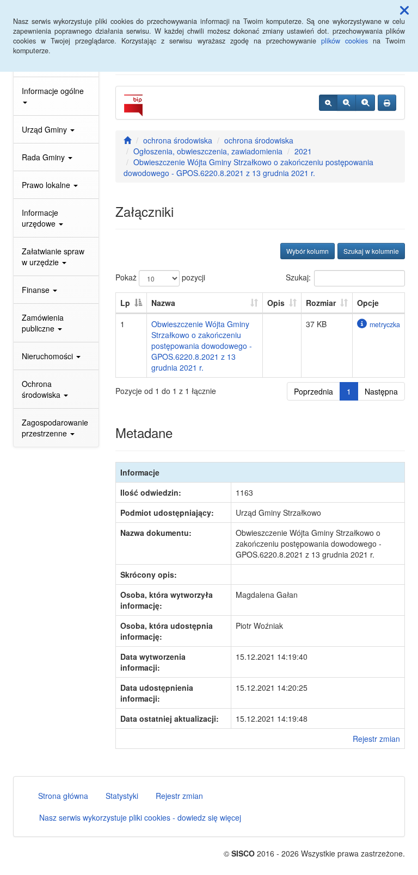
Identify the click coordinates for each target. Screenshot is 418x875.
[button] (404, 10)
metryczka (385, 324)
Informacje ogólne (53, 90)
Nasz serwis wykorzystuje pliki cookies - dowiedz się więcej (140, 817)
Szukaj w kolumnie (371, 250)
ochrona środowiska (177, 140)
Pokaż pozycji (160, 277)
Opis (276, 302)
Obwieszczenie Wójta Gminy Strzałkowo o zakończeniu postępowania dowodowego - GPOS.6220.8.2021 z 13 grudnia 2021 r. (248, 167)
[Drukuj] (387, 103)
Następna (381, 391)
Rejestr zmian (376, 738)
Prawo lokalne (47, 184)
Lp (125, 302)
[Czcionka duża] (365, 103)
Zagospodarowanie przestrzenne (55, 428)
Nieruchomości (48, 356)
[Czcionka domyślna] (328, 103)
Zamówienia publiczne (43, 323)
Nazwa (163, 302)
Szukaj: (298, 277)
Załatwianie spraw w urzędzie (53, 256)
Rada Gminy (44, 157)
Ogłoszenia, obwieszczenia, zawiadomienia (207, 151)
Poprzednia (313, 391)
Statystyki (122, 795)
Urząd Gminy (45, 129)
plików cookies (344, 41)
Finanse (37, 289)
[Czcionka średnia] (346, 103)
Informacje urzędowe (40, 218)
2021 (303, 151)
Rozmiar (321, 302)
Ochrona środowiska (42, 389)
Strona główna (63, 795)
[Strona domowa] (127, 140)
